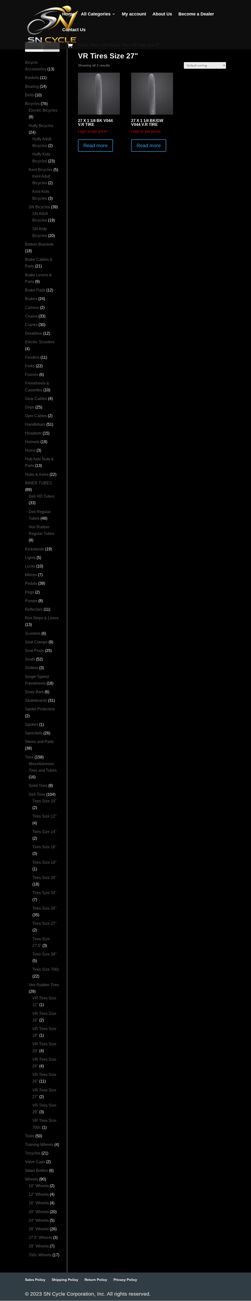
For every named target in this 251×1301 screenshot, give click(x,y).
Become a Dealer (196, 14)
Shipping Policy (65, 1280)
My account (134, 14)
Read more (95, 145)
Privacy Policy (125, 1280)
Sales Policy (35, 1280)
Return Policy (96, 1280)
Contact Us (74, 30)
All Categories (96, 14)
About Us (162, 14)
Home (68, 14)
